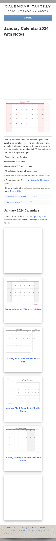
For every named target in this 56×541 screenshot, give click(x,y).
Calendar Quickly (28, 6)
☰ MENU (28, 17)
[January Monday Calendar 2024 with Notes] (23, 440)
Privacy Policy (42, 530)
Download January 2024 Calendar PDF (21, 197)
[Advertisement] (28, 68)
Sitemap (8, 533)
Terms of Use (16, 191)
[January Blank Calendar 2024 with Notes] (23, 391)
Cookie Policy (26, 530)
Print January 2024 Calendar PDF (19, 202)
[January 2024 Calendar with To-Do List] (23, 341)
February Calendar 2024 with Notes (33, 175)
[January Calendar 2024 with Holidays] (23, 292)
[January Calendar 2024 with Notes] (28, 118)
